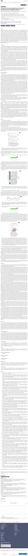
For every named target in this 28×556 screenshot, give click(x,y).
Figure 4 (5, 215)
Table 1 (17, 162)
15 (23, 77)
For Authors (15, 525)
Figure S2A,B (2, 220)
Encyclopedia (2, 538)
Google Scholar (10, 373)
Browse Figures (8, 25)
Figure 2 (17, 166)
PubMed (3, 380)
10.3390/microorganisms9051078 (16, 2)
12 (18, 63)
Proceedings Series (3, 540)
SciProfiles (2, 537)
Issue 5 (11, 2)
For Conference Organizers (17, 530)
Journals (2, 2)
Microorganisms (5, 2)
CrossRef (24, 379)
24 (10, 280)
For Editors (15, 527)
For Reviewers (16, 526)
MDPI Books (2, 534)
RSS (14, 521)
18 (20, 271)
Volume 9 (9, 2)
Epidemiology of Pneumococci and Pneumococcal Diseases (17, 24)
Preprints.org (2, 535)
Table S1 (15, 123)
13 (16, 297)
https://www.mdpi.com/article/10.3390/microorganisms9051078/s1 (19, 332)
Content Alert (17, 521)
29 (11, 290)
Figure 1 (14, 130)
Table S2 (20, 166)
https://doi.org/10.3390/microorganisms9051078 (15, 21)
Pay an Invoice (2, 526)
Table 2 (11, 193)
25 (11, 280)
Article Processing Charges (4, 525)
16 (7, 113)
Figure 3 (13, 193)
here (5, 496)
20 (18, 276)
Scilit (26, 379)
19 (21, 271)
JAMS (1, 539)
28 (24, 286)
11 (17, 63)
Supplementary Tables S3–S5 (11, 251)
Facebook (15, 534)
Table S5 (19, 261)
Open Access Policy (3, 527)
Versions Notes (13, 25)
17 (7, 268)
